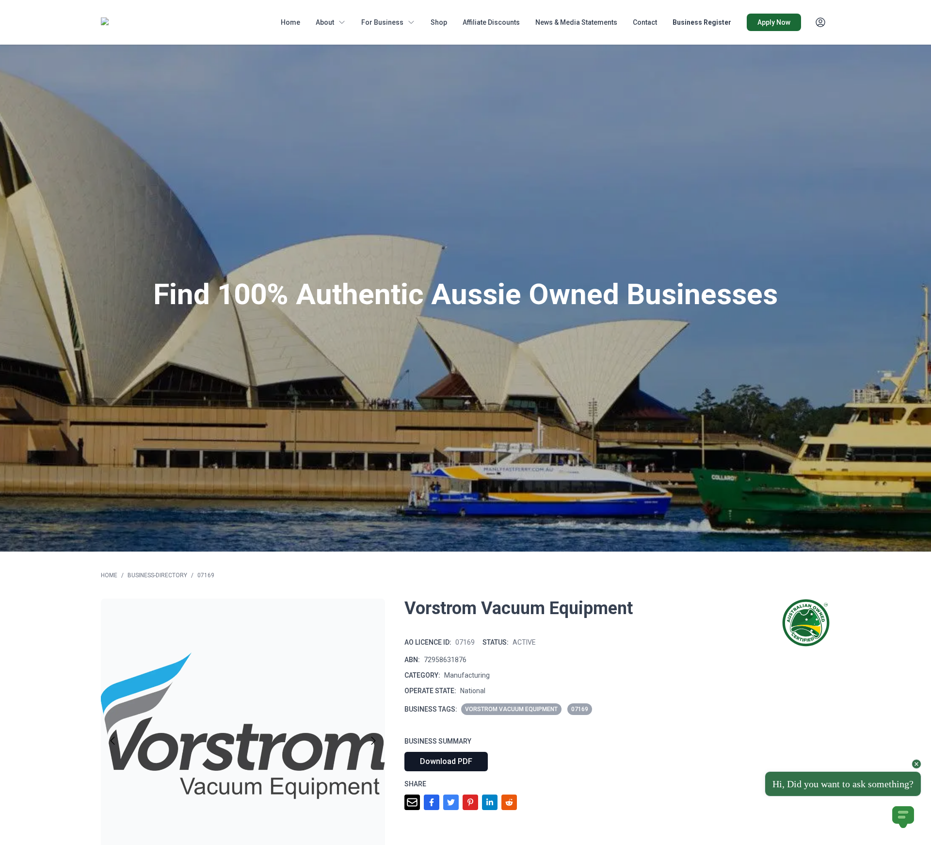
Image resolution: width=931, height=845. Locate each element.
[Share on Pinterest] (470, 802)
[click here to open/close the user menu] (820, 22)
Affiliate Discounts (491, 22)
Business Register (702, 22)
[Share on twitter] (451, 802)
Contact (645, 22)
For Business (382, 22)
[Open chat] (903, 817)
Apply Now (773, 22)
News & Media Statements (576, 22)
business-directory (157, 575)
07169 (205, 575)
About (325, 22)
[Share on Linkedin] (490, 802)
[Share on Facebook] (431, 802)
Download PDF (446, 761)
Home (290, 22)
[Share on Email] (412, 802)
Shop (439, 22)
